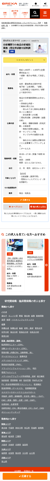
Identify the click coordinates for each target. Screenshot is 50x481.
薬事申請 (23, 356)
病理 (8, 320)
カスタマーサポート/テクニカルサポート (18, 392)
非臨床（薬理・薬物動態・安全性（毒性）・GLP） (22, 396)
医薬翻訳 (37, 384)
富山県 (4, 461)
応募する (26, 200)
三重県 (18, 436)
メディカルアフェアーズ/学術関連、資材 (18, 376)
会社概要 (17, 471)
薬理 (3, 320)
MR (20, 380)
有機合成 (5, 328)
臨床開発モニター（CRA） (12, 345)
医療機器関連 (30, 388)
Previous (3, 265)
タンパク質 (13, 316)
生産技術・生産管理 (9, 404)
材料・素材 (28, 328)
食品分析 (14, 332)
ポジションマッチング (10, 412)
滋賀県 (25, 445)
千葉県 (11, 428)
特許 (34, 368)
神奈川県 (19, 428)
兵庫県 (18, 445)
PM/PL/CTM (37, 380)
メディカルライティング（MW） (15, 360)
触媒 (21, 328)
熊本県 (18, 453)
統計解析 (40, 376)
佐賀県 (11, 453)
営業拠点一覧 (28, 471)
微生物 (27, 316)
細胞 (33, 316)
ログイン (45, 5)
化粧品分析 (34, 332)
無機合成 (14, 328)
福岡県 (4, 453)
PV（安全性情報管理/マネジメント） (16, 384)
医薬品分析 (23, 332)
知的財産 (5, 380)
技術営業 (27, 380)
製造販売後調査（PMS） (11, 364)
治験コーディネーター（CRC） (14, 348)
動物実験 (40, 316)
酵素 (21, 316)
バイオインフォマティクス (23, 320)
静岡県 (41, 428)
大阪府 (4, 445)
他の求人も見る (39, 207)
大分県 (25, 453)
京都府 (11, 445)
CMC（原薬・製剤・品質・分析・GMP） (18, 400)
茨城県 (34, 428)
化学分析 (5, 332)
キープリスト (35, 5)
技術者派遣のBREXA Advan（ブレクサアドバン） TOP (21, 23)
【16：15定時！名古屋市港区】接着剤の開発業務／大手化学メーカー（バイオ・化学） (15, 263)
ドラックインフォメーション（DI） (16, 368)
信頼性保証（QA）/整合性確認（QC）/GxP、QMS (22, 408)
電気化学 (38, 328)
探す (15, 13)
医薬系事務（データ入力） (12, 388)
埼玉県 (27, 428)
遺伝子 (4, 316)
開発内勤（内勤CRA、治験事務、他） (17, 352)
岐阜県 (11, 436)
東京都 (4, 428)
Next (47, 265)
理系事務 (14, 380)
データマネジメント (9, 356)
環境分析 (5, 336)
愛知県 (4, 436)
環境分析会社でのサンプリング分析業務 (35, 258)
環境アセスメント (8, 372)
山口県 (32, 453)
